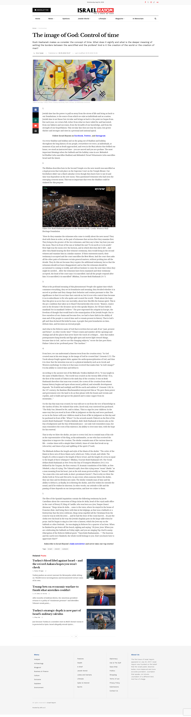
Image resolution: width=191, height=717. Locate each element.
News (50, 19)
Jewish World (82, 671)
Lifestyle (80, 679)
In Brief (80, 667)
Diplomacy (114, 659)
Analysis (37, 659)
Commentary (42, 28)
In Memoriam (138, 19)
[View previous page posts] (72, 636)
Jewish (57, 549)
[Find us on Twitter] (148, 2)
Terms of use (114, 679)
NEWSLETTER (43, 10)
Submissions (114, 687)
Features (80, 659)
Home (37, 19)
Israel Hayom (51, 702)
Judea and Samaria (84, 675)
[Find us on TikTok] (154, 2)
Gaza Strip (113, 667)
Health (79, 663)
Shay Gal (37, 617)
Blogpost (37, 667)
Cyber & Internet (83, 683)
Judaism (65, 549)
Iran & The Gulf (115, 663)
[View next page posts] (76, 636)
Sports (79, 687)
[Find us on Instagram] (151, 2)
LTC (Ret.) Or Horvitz (40, 593)
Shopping (113, 675)
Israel (50, 549)
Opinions (66, 19)
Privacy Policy (115, 683)
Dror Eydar (40, 53)
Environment (38, 687)
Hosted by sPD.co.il (38, 707)
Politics (112, 671)
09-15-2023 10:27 (64, 53)
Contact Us (114, 691)
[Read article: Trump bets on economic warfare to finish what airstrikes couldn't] (101, 595)
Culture (36, 675)
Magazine (119, 19)
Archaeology (38, 663)
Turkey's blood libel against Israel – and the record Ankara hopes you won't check (57, 564)
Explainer (37, 683)
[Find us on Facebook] (145, 2)
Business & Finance (41, 671)
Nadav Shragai (38, 571)
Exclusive (37, 679)
